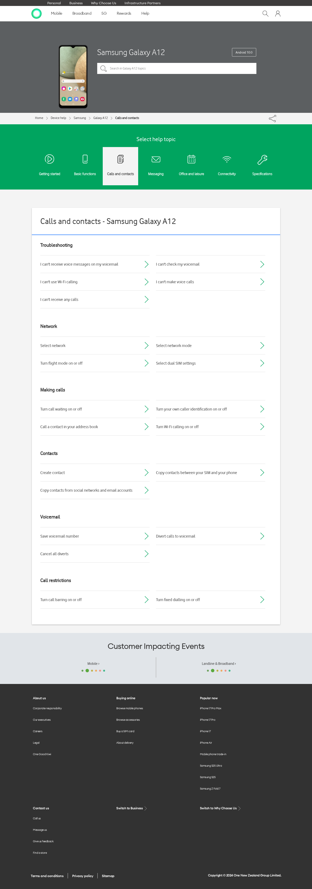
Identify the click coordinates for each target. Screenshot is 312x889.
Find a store (40, 852)
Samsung (80, 118)
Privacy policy (82, 876)
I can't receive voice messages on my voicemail (79, 264)
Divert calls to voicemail (175, 536)
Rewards (124, 13)
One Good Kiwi (42, 754)
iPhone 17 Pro (207, 719)
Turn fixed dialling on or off (178, 599)
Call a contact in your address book (69, 426)
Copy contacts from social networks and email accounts (86, 490)
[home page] (36, 13)
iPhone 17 (205, 731)
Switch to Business (129, 808)
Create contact (52, 472)
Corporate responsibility (47, 708)
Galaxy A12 (100, 118)
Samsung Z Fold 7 (210, 788)
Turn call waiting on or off (61, 409)
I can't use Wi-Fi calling (58, 281)
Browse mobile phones (129, 708)
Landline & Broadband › (219, 663)
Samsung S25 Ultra (211, 765)
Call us (37, 818)
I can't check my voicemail (178, 264)
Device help (58, 118)
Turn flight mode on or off (61, 363)
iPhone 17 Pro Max (210, 708)
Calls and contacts (127, 118)
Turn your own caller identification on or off (191, 409)
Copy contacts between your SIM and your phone (196, 472)
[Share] (276, 117)
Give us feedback (43, 841)
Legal (36, 742)
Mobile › (93, 663)
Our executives (42, 719)
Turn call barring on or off (61, 599)
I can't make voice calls (175, 281)
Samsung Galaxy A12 (131, 52)
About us (39, 698)
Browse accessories (128, 719)
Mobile (56, 13)
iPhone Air (206, 742)
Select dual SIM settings (176, 363)
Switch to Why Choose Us (218, 808)
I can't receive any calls (59, 299)
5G (104, 13)
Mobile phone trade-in (213, 754)
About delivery (124, 742)
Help (145, 13)
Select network (52, 345)
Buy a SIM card (125, 731)
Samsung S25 (208, 777)
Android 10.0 (244, 52)
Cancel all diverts (54, 553)
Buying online (125, 698)
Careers (37, 731)
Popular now (209, 698)
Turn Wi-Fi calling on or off (177, 426)
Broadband (81, 13)
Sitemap (108, 876)
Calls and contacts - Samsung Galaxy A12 (108, 221)
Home (39, 118)
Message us (40, 829)
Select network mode (174, 345)
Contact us (41, 808)
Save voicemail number (59, 536)
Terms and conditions (47, 876)
